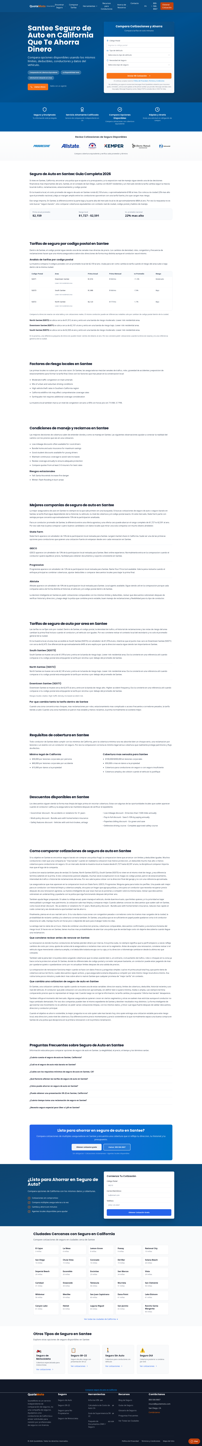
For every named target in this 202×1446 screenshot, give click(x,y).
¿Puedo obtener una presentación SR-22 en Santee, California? (59, 1093)
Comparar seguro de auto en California (101, 1390)
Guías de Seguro (125, 1405)
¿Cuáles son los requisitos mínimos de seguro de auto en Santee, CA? (62, 1071)
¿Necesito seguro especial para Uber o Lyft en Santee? (55, 1107)
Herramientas (89, 6)
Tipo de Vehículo (115, 50)
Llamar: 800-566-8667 (117, 1147)
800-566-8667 (155, 6)
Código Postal (114, 41)
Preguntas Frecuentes (128, 1415)
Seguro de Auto (65, 1400)
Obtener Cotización (167, 6)
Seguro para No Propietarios (65, 1412)
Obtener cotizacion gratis (86, 1147)
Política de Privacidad (141, 81)
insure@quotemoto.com (159, 1404)
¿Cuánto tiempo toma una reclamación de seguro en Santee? (58, 1100)
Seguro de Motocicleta (68, 1418)
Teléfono (110, 1201)
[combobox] (139, 55)
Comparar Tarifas (73, 6)
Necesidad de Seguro (117, 60)
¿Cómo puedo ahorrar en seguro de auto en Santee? (54, 1086)
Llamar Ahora (39, 87)
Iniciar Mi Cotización (137, 75)
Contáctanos (154, 1412)
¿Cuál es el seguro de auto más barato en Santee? (53, 1064)
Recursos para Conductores (106, 6)
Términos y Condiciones (156, 81)
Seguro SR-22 (64, 1405)
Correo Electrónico (114, 1191)
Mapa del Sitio (168, 1441)
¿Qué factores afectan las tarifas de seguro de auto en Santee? (59, 1079)
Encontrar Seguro (59, 6)
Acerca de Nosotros (121, 6)
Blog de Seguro (125, 1400)
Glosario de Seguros (127, 1410)
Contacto (135, 3)
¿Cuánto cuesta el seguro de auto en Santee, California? (56, 1057)
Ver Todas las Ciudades (128, 1420)
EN (145, 6)
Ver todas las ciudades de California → (101, 1319)
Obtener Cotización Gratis (139, 1212)
